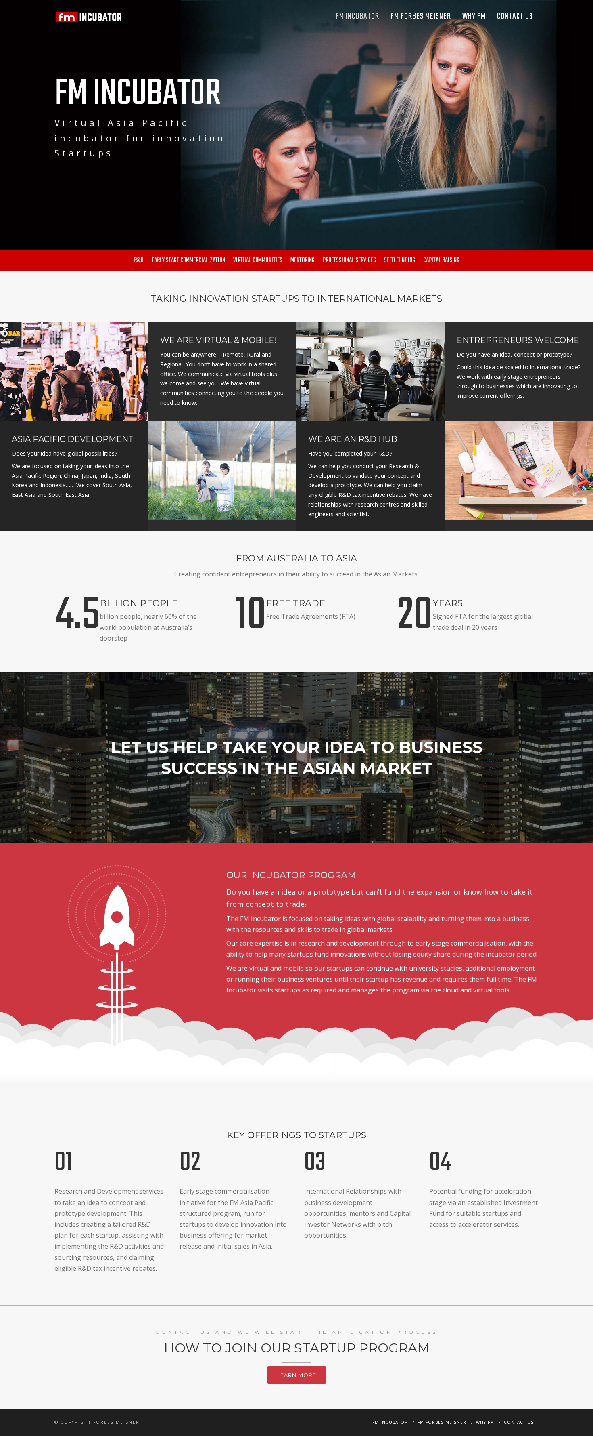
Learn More (296, 1375)
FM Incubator (357, 16)
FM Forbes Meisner (420, 16)
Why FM (474, 16)
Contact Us (515, 16)
